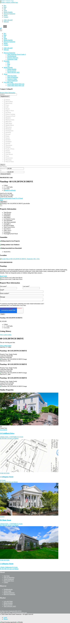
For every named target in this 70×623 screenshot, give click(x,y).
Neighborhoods (11, 56)
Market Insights (8, 12)
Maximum (3, 172)
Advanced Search (5, 174)
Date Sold (3, 195)
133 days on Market (12, 438)
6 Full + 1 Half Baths (10, 523)
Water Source (7, 227)
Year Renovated (8, 222)
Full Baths (7, 215)
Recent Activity (11, 71)
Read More (3, 201)
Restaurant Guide (12, 59)
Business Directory (12, 57)
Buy (5, 5)
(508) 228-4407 (8, 20)
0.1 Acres (19, 523)
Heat (5, 251)
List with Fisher (8, 601)
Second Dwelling (9, 225)
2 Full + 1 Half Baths (10, 437)
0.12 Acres (20, 437)
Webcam (6, 21)
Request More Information (7, 92)
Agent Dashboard (12, 80)
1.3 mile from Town (16, 279)
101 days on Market (12, 569)
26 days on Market (13, 525)
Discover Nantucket (9, 13)
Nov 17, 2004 (7, 347)
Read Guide (3, 276)
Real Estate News (9, 581)
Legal (5, 617)
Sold (1, 347)
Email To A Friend (17, 198)
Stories (6, 15)
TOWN (2, 516)
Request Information (6, 198)
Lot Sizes (6, 219)
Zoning (6, 224)
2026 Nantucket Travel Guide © (16, 54)
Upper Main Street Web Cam (15, 85)
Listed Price (3, 356)
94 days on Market (12, 482)
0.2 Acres (2, 480)
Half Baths (7, 217)
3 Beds (2, 437)
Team (5, 10)
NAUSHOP (3, 430)
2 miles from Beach (16, 277)
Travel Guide (7, 591)
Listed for (3, 196)
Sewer (5, 229)
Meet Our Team (11, 75)
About (5, 74)
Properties (6, 61)
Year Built (6, 220)
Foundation (7, 232)
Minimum (3, 168)
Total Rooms (7, 212)
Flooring (6, 233)
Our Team (6, 576)
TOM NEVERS (4, 473)
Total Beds (7, 214)
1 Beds (2, 567)
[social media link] (1, 609)
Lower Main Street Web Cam (15, 84)
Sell (5, 9)
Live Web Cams (8, 82)
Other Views (7, 230)
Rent (5, 7)
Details (14, 190)
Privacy (6, 619)
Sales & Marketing (12, 77)
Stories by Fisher (12, 79)
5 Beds (2, 523)
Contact (6, 17)
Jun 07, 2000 (6, 374)
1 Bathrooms (8, 567)
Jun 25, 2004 (6, 361)
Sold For (2, 193)
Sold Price (3, 357)
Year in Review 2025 (13, 72)
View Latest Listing (5, 334)
